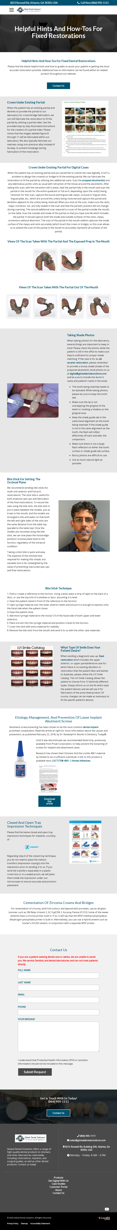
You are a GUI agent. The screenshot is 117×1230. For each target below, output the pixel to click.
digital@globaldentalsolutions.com (88, 373)
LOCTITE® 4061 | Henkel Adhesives (71, 760)
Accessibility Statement (40, 1223)
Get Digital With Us (58, 1180)
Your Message (26, 1019)
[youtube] (107, 1209)
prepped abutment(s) (93, 180)
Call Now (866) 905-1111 (94, 2)
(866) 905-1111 (58, 1101)
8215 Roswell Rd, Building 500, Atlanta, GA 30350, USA (87, 1148)
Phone (22, 1006)
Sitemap (24, 1223)
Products (58, 1177)
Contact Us (58, 85)
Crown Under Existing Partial (26, 102)
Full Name (24, 970)
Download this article (49, 801)
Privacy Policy (12, 1223)
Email (21, 994)
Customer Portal (58, 1186)
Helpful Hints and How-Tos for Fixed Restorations (59, 32)
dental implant (90, 727)
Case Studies (58, 1183)
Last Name (24, 982)
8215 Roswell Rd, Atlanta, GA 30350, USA (34, 2)
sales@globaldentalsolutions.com (87, 1140)
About (58, 1190)
